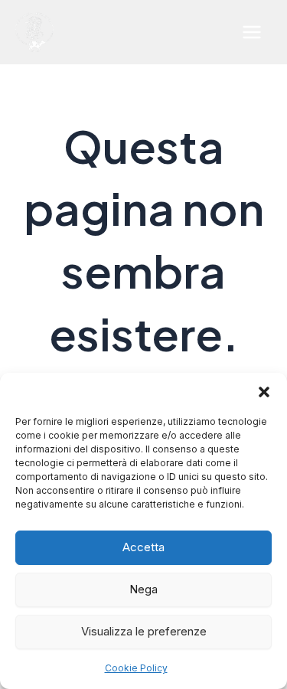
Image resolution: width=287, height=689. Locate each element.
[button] (264, 392)
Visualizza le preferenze (144, 631)
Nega (143, 589)
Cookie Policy (136, 668)
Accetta (143, 547)
